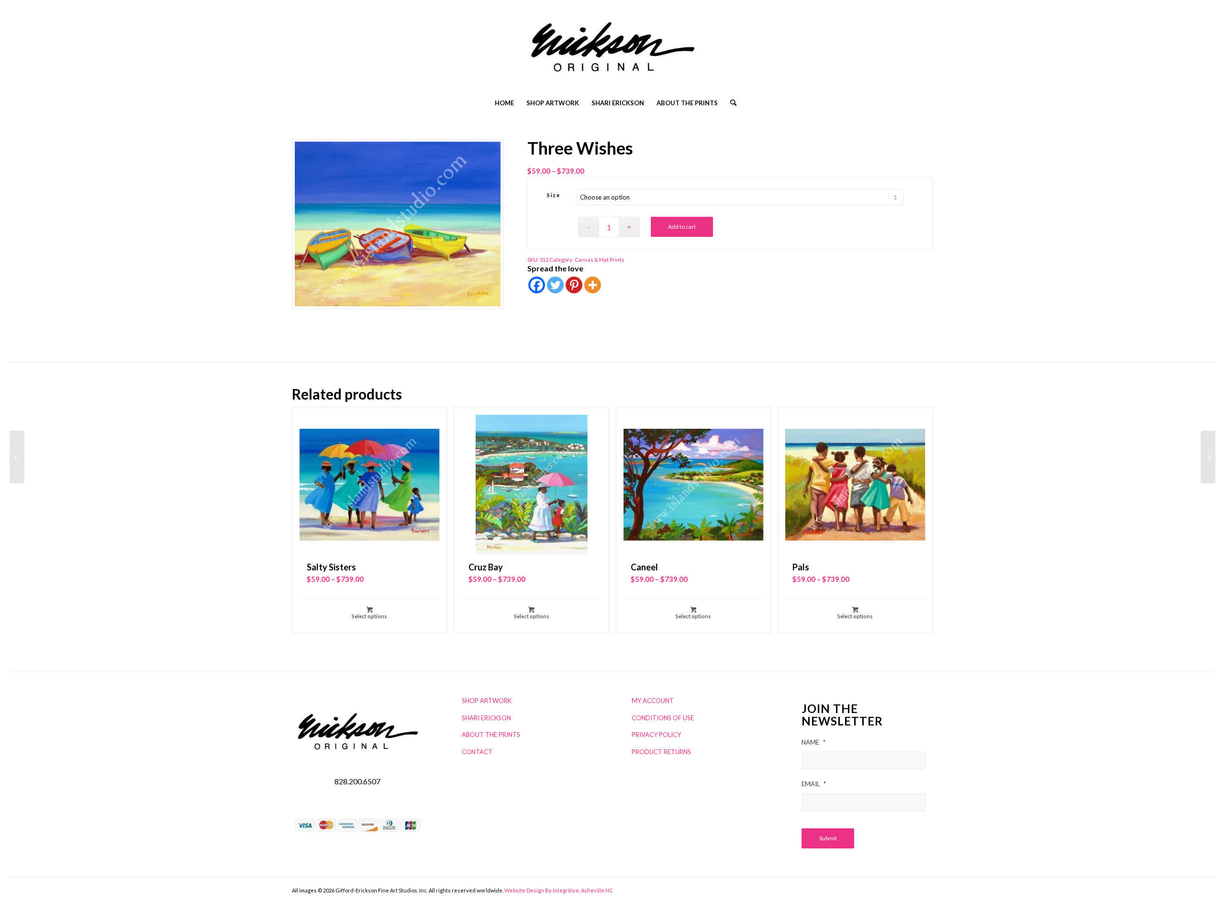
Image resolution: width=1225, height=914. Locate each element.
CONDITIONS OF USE (663, 718)
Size (553, 195)
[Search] (730, 103)
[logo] (612, 50)
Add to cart (682, 226)
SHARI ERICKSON (486, 718)
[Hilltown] (1208, 457)
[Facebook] (536, 285)
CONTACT (477, 752)
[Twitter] (555, 285)
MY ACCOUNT (653, 700)
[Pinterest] (574, 285)
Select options (369, 616)
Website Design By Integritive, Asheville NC (558, 890)
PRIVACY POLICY (656, 734)
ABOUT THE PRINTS (491, 734)
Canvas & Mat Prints (599, 259)
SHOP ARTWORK (487, 700)
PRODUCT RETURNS (661, 752)
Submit (828, 838)
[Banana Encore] (17, 457)
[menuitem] (504, 103)
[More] (592, 285)
